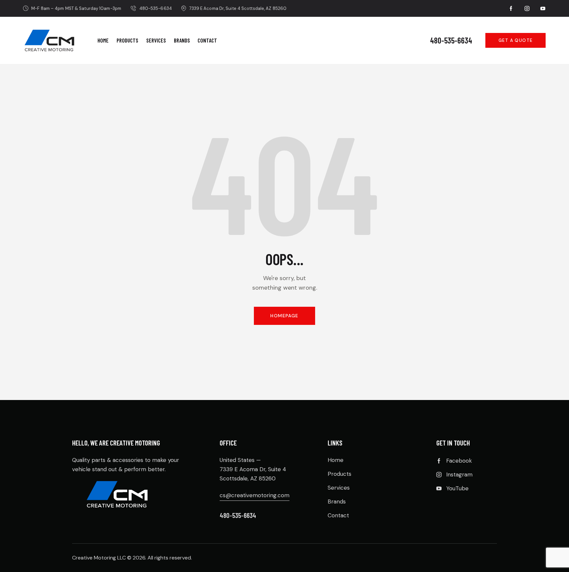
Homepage (284, 316)
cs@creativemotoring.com (254, 495)
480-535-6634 (451, 40)
